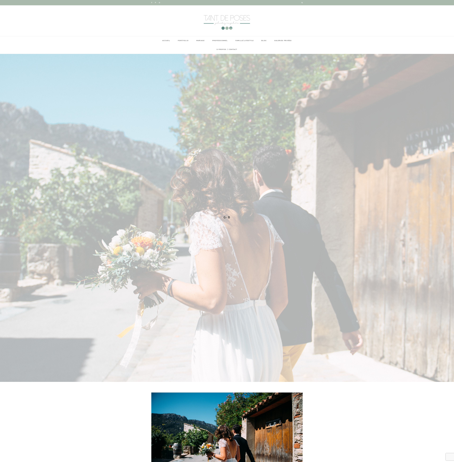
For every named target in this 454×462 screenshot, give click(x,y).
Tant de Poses (227, 21)
